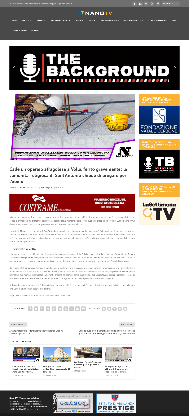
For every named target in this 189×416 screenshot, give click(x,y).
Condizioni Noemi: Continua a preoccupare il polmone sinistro (87, 365)
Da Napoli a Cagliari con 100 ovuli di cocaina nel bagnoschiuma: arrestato (117, 369)
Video (174, 20)
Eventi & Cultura (110, 20)
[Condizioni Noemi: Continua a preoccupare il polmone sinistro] (88, 352)
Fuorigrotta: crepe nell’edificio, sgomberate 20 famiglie (56, 369)
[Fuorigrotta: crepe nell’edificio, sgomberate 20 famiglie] (57, 354)
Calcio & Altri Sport (61, 20)
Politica (26, 20)
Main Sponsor (19, 30)
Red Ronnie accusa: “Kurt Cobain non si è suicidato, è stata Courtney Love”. (25, 369)
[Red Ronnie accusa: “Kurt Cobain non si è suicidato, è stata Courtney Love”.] (26, 354)
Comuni (80, 20)
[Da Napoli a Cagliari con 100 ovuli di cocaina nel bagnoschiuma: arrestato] (118, 354)
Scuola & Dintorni (157, 20)
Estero (92, 20)
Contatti (36, 30)
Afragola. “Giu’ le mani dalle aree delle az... (44, 4)
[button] (94, 68)
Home (15, 20)
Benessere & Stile (133, 20)
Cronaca (40, 20)
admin (22, 187)
